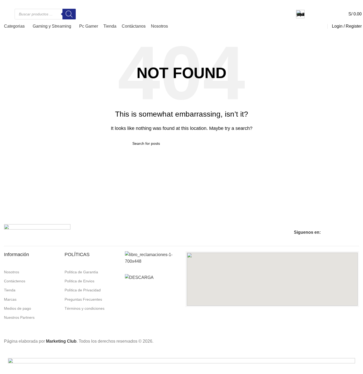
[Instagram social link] (11, 3)
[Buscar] (69, 14)
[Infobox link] (316, 14)
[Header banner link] (181, 187)
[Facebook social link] (4, 3)
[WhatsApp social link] (17, 3)
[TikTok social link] (23, 3)
